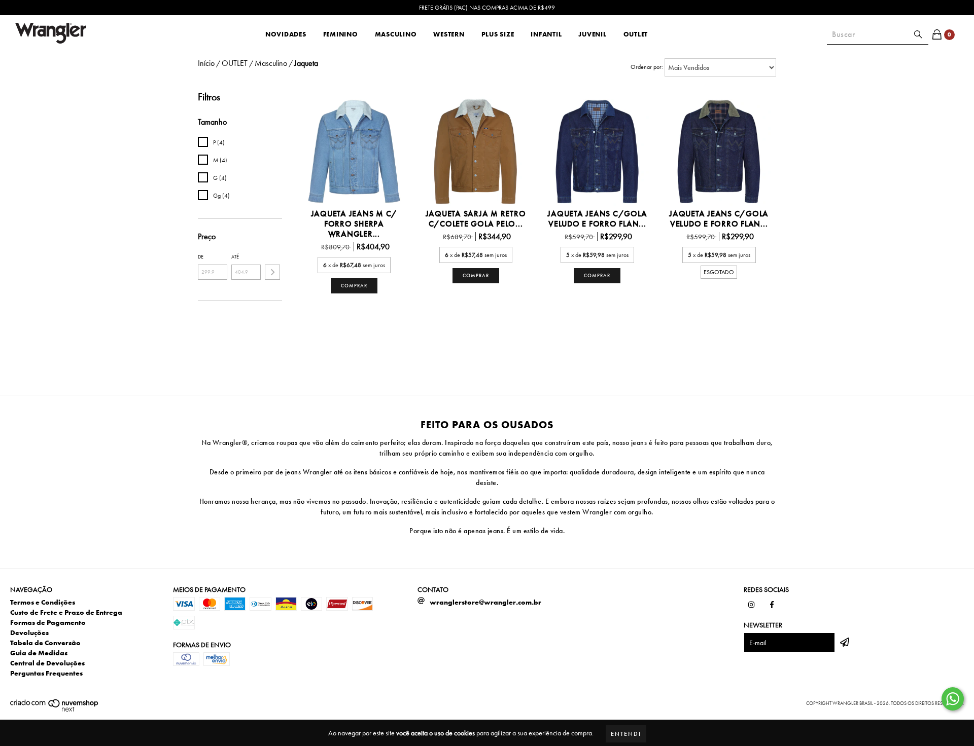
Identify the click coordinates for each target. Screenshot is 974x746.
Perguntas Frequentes (46, 673)
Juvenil (592, 34)
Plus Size (497, 34)
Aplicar (272, 272)
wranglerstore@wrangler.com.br (485, 602)
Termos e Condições (42, 602)
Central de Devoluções (47, 662)
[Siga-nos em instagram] (751, 604)
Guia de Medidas (38, 652)
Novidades (285, 34)
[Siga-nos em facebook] (771, 604)
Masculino (396, 34)
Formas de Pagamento (48, 622)
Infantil (546, 34)
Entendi (626, 734)
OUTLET (635, 34)
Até (235, 256)
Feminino (340, 34)
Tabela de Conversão (45, 642)
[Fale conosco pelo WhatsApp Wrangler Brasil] (953, 699)
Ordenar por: (647, 67)
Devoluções (29, 632)
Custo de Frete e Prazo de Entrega (66, 612)
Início (206, 63)
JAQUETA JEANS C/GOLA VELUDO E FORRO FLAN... (597, 219)
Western (448, 34)
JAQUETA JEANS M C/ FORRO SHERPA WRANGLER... (354, 224)
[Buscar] (918, 34)
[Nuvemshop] (54, 710)
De (200, 256)
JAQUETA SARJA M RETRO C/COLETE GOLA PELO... (476, 219)
